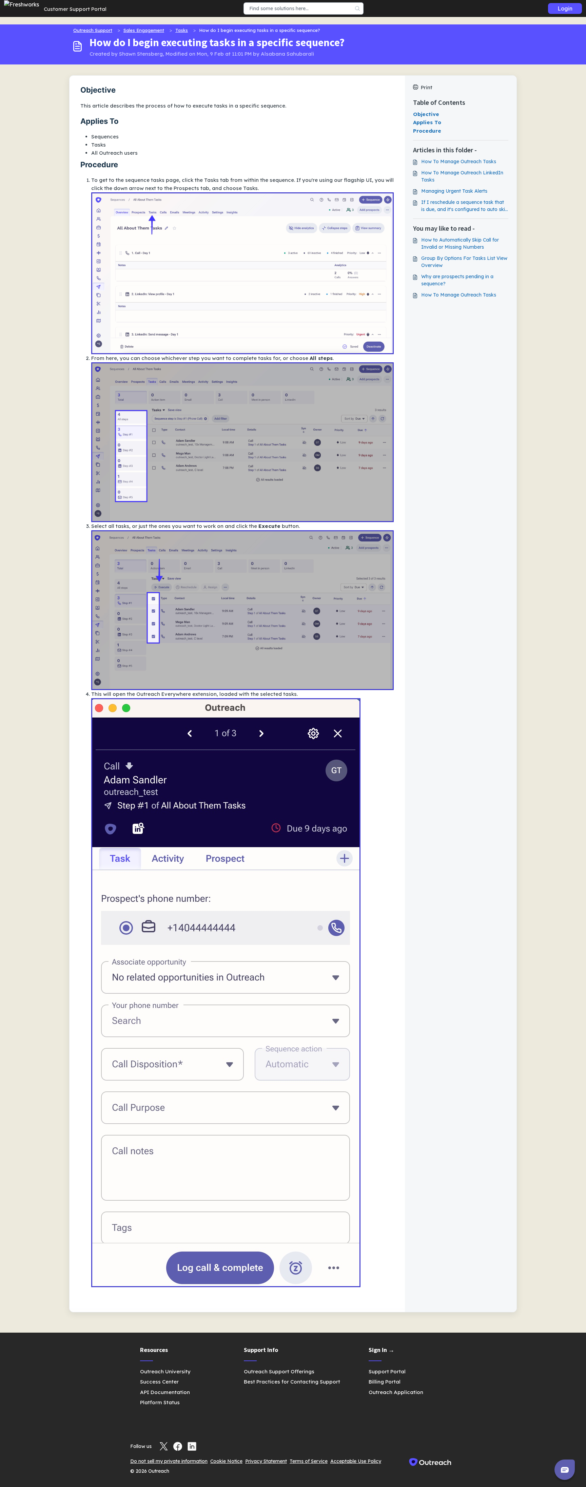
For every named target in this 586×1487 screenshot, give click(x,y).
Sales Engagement (143, 30)
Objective (426, 114)
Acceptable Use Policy (355, 1461)
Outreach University (165, 1371)
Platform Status (160, 1402)
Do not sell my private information (169, 1461)
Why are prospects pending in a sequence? (457, 280)
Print (426, 87)
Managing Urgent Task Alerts (454, 191)
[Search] (358, 8)
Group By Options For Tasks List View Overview (464, 261)
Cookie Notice (226, 1461)
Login (565, 8)
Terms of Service (309, 1461)
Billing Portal (385, 1381)
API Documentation (165, 1392)
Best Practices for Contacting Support (292, 1381)
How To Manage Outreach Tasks (458, 161)
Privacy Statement (266, 1461)
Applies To (427, 122)
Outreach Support (92, 30)
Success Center (159, 1381)
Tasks (181, 30)
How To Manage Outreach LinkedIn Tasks (462, 176)
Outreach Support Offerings (279, 1371)
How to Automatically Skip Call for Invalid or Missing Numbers (460, 243)
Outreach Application (396, 1392)
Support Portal (387, 1371)
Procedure (427, 131)
